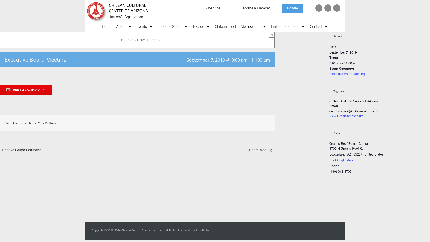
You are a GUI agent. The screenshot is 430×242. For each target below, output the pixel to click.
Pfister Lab (208, 230)
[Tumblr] (247, 123)
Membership (250, 26)
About (121, 26)
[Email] (268, 123)
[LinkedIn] (240, 123)
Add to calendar (27, 89)
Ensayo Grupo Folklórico (22, 149)
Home (106, 26)
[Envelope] (318, 8)
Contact (316, 26)
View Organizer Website (346, 116)
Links (275, 26)
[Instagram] (336, 8)
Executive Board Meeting (347, 73)
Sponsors (291, 26)
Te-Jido (198, 26)
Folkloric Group (170, 26)
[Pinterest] (254, 123)
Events (141, 26)
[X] (225, 123)
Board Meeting (260, 149)
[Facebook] (327, 8)
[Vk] (261, 123)
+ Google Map (343, 160)
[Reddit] (233, 123)
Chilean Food (225, 26)
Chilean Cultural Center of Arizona (142, 230)
